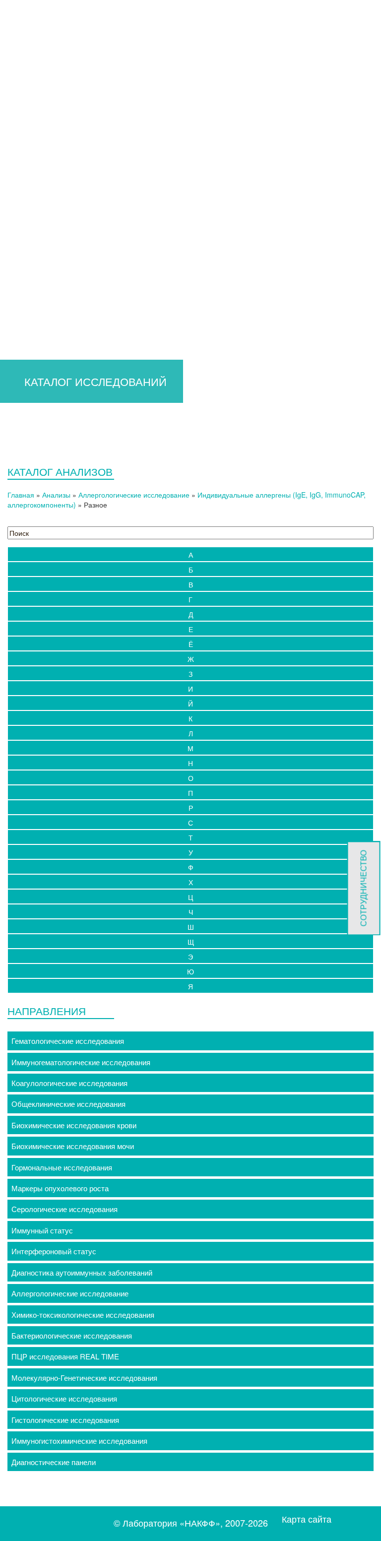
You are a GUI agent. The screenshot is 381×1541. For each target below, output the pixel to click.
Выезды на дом (36, 498)
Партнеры (37, 433)
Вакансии (36, 446)
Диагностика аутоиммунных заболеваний (81, 1272)
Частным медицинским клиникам (76, 315)
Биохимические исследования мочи (72, 1146)
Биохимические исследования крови (73, 1125)
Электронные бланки (56, 275)
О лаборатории (36, 354)
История (34, 367)
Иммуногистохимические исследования (79, 1440)
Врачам (23, 210)
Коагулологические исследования (69, 1083)
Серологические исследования (64, 1209)
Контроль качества (52, 420)
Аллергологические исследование (69, 1293)
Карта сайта (306, 1519)
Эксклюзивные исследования (71, 249)
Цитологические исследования (64, 1398)
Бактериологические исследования (71, 1335)
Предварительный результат (69, 223)
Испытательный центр (48, 485)
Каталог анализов (40, 289)
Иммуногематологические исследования (80, 1062)
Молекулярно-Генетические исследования (84, 1377)
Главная (24, 197)
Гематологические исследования (67, 1040)
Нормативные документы (63, 393)
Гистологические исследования (65, 1419)
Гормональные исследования (61, 1167)
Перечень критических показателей (81, 262)
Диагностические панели (53, 1462)
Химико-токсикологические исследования (82, 1314)
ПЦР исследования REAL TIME (65, 1356)
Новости (34, 459)
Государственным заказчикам (71, 328)
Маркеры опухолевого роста (60, 1188)
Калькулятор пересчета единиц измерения (93, 236)
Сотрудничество (48, 341)
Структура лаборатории (61, 381)
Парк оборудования (53, 406)
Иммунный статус (42, 1230)
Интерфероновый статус (53, 1251)
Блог (28, 472)
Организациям (34, 302)
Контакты (26, 512)
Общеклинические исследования (68, 1103)
